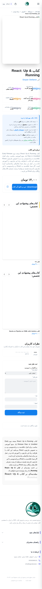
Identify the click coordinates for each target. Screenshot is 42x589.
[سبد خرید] (15, 4)
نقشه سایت (28, 580)
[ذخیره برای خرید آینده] (7, 187)
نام (36, 396)
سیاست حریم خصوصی (16, 580)
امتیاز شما (34, 370)
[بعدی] (4, 205)
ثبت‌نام (8, 4)
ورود (4, 4)
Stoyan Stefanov (29, 80)
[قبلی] (9, 205)
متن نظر (34, 377)
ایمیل (35, 403)
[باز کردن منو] (38, 4)
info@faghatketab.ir (31, 564)
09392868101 (33, 560)
